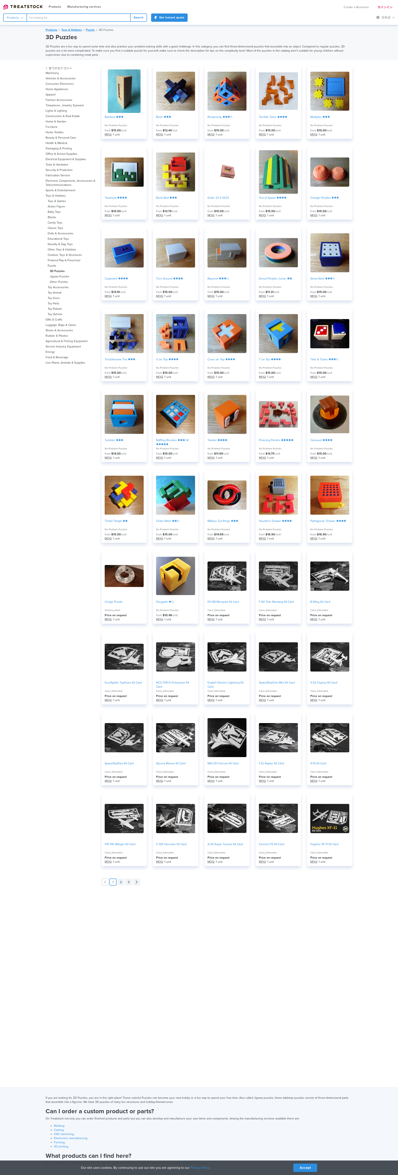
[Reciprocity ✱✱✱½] (226, 91)
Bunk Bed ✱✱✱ (166, 198)
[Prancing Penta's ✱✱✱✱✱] (278, 414)
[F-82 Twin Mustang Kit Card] (278, 576)
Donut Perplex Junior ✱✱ (275, 278)
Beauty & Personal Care (61, 137)
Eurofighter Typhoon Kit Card (123, 682)
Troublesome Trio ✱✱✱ (120, 359)
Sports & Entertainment (60, 190)
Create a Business (356, 7)
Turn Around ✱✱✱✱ (169, 278)
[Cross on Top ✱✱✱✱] (226, 333)
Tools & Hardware (57, 164)
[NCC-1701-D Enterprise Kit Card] (175, 657)
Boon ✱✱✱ (163, 117)
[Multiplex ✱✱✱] (329, 91)
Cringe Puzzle (114, 602)
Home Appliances (57, 89)
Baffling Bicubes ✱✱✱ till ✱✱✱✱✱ (172, 442)
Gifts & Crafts (54, 319)
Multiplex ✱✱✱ (320, 117)
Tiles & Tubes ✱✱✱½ (324, 359)
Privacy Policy (200, 1168)
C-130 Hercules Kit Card (171, 844)
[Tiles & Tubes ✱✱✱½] (329, 333)
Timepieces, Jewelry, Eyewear (65, 105)
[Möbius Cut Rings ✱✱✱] (226, 495)
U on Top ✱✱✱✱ (167, 359)
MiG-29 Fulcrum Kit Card (223, 763)
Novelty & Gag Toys (60, 244)
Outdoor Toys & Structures (65, 255)
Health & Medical (56, 143)
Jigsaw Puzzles (59, 276)
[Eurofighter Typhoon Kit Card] (124, 657)
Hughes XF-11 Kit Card (324, 844)
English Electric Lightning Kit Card (225, 685)
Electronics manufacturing (70, 1138)
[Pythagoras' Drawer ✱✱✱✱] (329, 495)
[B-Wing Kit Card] (329, 576)
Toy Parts (53, 303)
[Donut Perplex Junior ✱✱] (278, 253)
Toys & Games (57, 201)
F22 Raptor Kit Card (271, 763)
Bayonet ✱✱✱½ (218, 278)
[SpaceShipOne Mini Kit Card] (278, 657)
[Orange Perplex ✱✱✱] (329, 172)
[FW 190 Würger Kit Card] (124, 818)
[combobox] (78, 17)
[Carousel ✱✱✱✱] (329, 414)
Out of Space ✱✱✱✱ (272, 198)
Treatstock (22, 7)
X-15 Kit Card (318, 763)
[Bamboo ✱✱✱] (124, 91)
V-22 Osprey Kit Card (323, 682)
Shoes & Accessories (59, 330)
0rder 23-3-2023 (218, 198)
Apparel (51, 94)
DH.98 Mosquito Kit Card (223, 602)
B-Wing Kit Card (320, 602)
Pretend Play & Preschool (64, 260)
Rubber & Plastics (57, 336)
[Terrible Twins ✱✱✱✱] (278, 91)
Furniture (51, 127)
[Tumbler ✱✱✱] (124, 414)
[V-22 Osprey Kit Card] (329, 657)
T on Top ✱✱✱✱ (270, 359)
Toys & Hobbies (71, 30)
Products (55, 6)
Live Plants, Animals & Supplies (65, 362)
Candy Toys (55, 222)
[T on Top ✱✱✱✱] (278, 333)
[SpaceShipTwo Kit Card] (124, 737)
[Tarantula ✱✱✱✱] (124, 172)
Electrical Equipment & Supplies (66, 159)
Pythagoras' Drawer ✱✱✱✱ (328, 521)
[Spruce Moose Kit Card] (175, 737)
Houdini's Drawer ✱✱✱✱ (275, 521)
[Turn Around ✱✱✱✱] (175, 253)
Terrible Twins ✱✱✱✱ (273, 117)
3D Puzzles (106, 30)
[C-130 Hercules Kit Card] (175, 818)
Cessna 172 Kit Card (271, 844)
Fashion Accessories (59, 100)
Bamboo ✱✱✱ (114, 117)
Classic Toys (55, 228)
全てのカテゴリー (60, 68)
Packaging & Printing (59, 148)
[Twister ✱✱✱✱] (226, 414)
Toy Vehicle (55, 314)
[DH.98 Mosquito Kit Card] (226, 576)
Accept (305, 1168)
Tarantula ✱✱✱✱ (116, 198)
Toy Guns (54, 298)
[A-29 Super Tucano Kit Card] (226, 818)
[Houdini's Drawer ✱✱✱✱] (278, 495)
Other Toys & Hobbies (62, 249)
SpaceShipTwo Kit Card (119, 763)
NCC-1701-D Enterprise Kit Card (172, 685)
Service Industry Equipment (63, 346)
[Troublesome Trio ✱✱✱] (124, 333)
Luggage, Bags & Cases (61, 325)
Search (138, 17)
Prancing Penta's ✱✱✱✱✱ (276, 440)
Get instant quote (171, 17)
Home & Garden (56, 121)
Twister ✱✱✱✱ (217, 440)
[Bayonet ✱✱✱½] (226, 253)
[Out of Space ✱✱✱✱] (278, 172)
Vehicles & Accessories (61, 78)
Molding (59, 1126)
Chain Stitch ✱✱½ (167, 521)
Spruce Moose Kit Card (171, 763)
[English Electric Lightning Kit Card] (226, 657)
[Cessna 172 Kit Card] (278, 818)
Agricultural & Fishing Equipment (66, 341)
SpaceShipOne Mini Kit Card (277, 682)
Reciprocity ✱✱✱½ (219, 117)
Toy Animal (54, 292)
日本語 (387, 17)
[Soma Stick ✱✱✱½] (329, 253)
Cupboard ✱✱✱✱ (116, 278)
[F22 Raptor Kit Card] (278, 737)
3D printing (61, 1146)
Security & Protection (59, 170)
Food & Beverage (57, 357)
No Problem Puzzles (116, 125)
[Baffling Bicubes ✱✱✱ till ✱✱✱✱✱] (175, 414)
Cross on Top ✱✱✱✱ (221, 359)
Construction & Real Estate (63, 116)
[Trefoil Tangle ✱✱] (124, 495)
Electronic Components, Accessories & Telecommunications (70, 183)
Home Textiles (55, 132)
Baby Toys (54, 212)
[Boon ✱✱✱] (175, 91)
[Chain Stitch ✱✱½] (175, 495)
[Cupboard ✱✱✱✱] (124, 253)
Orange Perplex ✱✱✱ (324, 198)
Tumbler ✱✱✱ (114, 440)
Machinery (52, 73)
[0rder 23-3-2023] (226, 172)
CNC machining (64, 1134)
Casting (58, 1130)
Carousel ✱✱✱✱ (321, 440)
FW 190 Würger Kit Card (120, 844)
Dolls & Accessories (60, 233)
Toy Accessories (58, 287)
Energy (50, 352)
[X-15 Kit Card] (329, 737)
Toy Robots (55, 309)
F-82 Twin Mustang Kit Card (276, 602)
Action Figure (56, 206)
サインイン (385, 7)
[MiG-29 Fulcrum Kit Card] (226, 737)
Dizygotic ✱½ (165, 602)
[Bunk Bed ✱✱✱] (175, 172)
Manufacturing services (84, 6)
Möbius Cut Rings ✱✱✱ (222, 521)
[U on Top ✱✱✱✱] (175, 333)
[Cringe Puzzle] (124, 576)
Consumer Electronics (60, 84)
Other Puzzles (59, 282)
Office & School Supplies (61, 154)
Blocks (52, 217)
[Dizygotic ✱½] (175, 576)
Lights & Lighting (56, 111)
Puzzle (90, 30)
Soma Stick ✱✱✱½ (322, 278)
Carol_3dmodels (216, 610)
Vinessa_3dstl (112, 610)
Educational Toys (58, 239)
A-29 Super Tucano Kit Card (225, 844)
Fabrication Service (58, 175)
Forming (59, 1142)
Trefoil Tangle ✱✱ (116, 521)
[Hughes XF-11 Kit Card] (329, 818)
